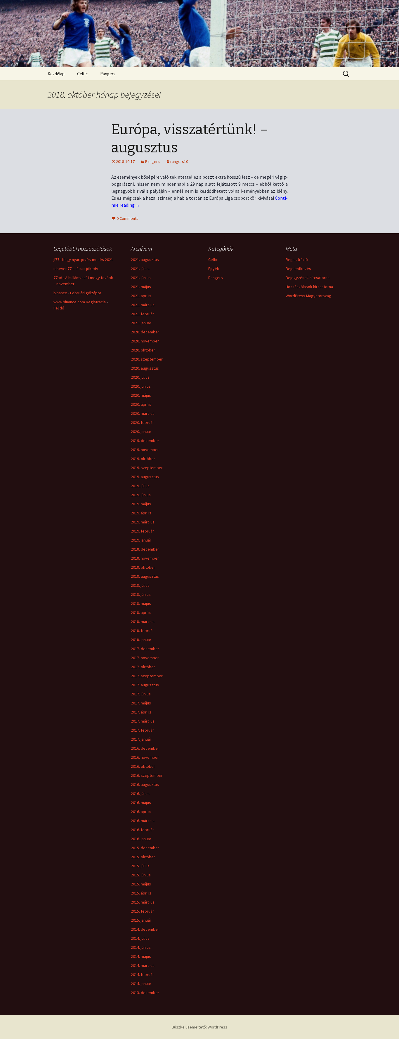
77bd (57, 277)
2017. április (141, 712)
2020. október (143, 350)
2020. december (145, 332)
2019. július (140, 485)
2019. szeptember (147, 467)
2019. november (145, 449)
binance (60, 292)
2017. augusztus (145, 685)
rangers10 (179, 161)
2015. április (141, 893)
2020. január (141, 431)
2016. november (145, 757)
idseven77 (62, 268)
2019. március (143, 522)
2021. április (141, 295)
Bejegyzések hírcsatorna (307, 277)
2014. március (143, 965)
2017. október (143, 666)
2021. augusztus (145, 259)
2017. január (141, 739)
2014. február (142, 974)
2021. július (140, 268)
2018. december (145, 549)
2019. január (141, 540)
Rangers (107, 73)
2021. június (141, 277)
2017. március (143, 721)
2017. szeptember (147, 675)
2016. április (141, 811)
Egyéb (213, 268)
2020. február (142, 422)
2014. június (141, 947)
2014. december (145, 929)
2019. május (141, 504)
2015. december (145, 847)
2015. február (142, 911)
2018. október (143, 567)
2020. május (141, 395)
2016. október (143, 766)
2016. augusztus (145, 784)
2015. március (143, 902)
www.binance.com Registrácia (79, 301)
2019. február (142, 531)
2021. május (141, 286)
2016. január (141, 838)
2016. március (143, 820)
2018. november (145, 558)
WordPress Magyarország (308, 295)
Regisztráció (297, 259)
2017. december (145, 648)
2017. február (142, 730)
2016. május (141, 802)
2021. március (143, 304)
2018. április (141, 612)
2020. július (140, 377)
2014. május (141, 956)
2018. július (140, 585)
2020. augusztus (145, 368)
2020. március (143, 413)
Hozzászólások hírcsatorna (309, 286)
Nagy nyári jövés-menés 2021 (87, 259)
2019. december (145, 440)
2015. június (141, 875)
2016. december (145, 748)
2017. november (145, 657)
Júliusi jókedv (86, 268)
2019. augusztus (145, 476)
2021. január (141, 323)
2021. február (142, 313)
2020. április (141, 404)
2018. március (143, 621)
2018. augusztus (145, 576)
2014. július (140, 938)
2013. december (145, 992)
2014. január (141, 983)
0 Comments (127, 218)
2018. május (141, 603)
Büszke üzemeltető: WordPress (199, 1027)
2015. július (140, 866)
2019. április (141, 513)
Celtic (82, 73)
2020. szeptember (147, 359)
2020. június (141, 386)
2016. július (140, 793)
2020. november (145, 341)
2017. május (141, 703)
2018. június (141, 594)
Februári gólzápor (85, 292)
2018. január (141, 639)
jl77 (56, 259)
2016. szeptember (147, 775)
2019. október (143, 458)
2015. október (143, 856)
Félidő (58, 308)
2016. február (142, 829)
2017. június (141, 694)
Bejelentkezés (298, 268)
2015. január (141, 920)
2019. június (141, 494)
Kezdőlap (56, 73)
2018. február (142, 630)
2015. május (141, 884)
